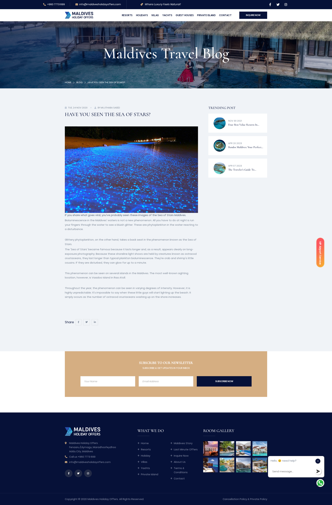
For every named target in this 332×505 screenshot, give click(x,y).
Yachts (167, 15)
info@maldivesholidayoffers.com (100, 4)
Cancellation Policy (235, 499)
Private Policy (258, 499)
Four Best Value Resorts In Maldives (242, 125)
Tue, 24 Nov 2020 (77, 107)
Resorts (127, 15)
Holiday (145, 455)
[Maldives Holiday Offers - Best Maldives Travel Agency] (79, 15)
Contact (225, 15)
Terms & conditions (181, 470)
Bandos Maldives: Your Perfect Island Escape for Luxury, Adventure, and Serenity (244, 147)
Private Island (206, 15)
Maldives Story (183, 443)
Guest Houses (185, 15)
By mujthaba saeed (109, 107)
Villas (155, 15)
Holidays (142, 15)
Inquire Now (181, 455)
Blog (79, 82)
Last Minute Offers (186, 449)
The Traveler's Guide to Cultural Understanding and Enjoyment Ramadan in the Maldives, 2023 (243, 170)
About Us (180, 462)
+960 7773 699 (56, 4)
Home (68, 82)
